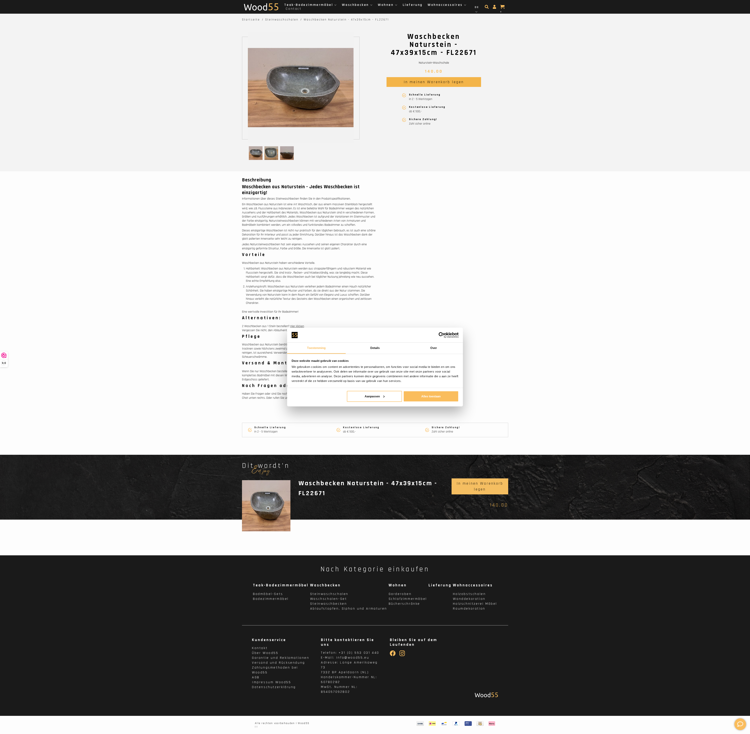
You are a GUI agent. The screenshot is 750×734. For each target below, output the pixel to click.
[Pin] (468, 723)
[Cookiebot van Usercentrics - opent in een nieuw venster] (441, 335)
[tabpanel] (301, 88)
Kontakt (260, 648)
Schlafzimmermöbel (408, 599)
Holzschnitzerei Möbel (475, 603)
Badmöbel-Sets (268, 594)
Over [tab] (433, 348)
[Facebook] (393, 655)
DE (477, 7)
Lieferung (413, 5)
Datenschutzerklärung (274, 687)
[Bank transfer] (420, 723)
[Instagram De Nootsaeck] (402, 655)
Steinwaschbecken (328, 603)
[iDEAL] (432, 723)
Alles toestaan (431, 396)
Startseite (251, 19)
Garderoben (400, 594)
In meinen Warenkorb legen (434, 82)
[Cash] (480, 723)
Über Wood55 (265, 653)
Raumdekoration (469, 608)
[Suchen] (487, 8)
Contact (293, 8)
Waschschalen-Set (328, 599)
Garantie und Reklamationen (280, 658)
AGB (256, 677)
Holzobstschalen (469, 594)
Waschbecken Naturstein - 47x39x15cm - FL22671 (346, 19)
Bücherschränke (404, 603)
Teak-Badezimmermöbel (308, 5)
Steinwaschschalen (281, 19)
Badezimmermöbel (271, 599)
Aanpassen (372, 396)
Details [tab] (375, 348)
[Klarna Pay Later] (491, 723)
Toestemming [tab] (316, 348)
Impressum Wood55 (271, 682)
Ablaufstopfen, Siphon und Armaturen (348, 608)
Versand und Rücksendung (278, 662)
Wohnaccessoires (445, 5)
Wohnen (386, 5)
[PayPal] (456, 723)
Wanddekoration (469, 599)
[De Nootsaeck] (486, 694)
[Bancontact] (444, 723)
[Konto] (495, 8)
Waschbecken (355, 5)
